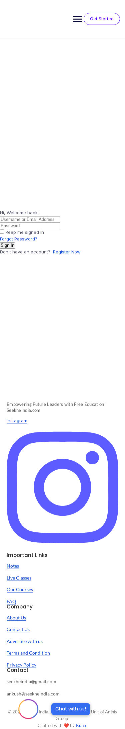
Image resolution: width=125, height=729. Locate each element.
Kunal (81, 725)
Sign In (7, 245)
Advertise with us (25, 641)
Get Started (102, 18)
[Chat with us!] (28, 709)
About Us (16, 617)
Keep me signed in (25, 232)
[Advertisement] (62, 104)
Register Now (67, 251)
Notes (13, 566)
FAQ (11, 601)
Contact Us (18, 629)
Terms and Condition (28, 653)
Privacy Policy (21, 665)
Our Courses (20, 589)
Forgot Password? (18, 238)
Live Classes (19, 578)
